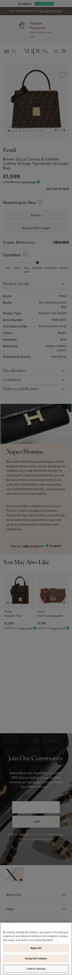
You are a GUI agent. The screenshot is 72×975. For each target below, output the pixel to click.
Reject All (36, 948)
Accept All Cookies (36, 958)
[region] (36, 948)
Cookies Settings (36, 969)
